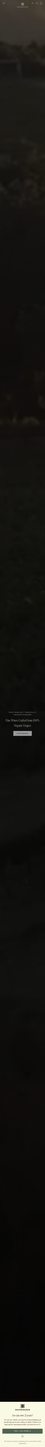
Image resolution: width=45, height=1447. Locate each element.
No (22, 1436)
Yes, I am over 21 (22, 1431)
